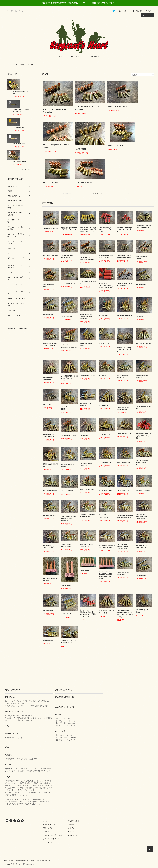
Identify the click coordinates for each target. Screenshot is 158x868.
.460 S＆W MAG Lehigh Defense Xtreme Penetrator (68, 518)
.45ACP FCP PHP (50, 183)
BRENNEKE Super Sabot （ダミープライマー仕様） (106, 229)
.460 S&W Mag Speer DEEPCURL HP (49, 547)
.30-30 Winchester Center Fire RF (123, 408)
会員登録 (138, 11)
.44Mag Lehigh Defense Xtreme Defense (125, 284)
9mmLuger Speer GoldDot (141, 258)
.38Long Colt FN (48, 314)
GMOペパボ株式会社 (33, 860)
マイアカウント (73, 821)
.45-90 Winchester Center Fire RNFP (49, 435)
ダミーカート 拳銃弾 (18, 65)
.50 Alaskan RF (103, 405)
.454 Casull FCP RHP (105, 491)
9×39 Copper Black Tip (50, 228)
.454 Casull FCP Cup (68, 491)
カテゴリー (75, 57)
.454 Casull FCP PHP (87, 489)
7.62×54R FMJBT (18, 127)
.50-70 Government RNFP (67, 408)
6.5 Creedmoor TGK (123, 462)
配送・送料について (50, 828)
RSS (44, 842)
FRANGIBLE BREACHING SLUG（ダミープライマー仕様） (106, 286)
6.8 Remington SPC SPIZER (67, 465)
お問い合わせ (94, 57)
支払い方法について (50, 824)
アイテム (149, 15)
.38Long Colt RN (141, 284)
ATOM (50, 842)
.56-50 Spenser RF (49, 640)
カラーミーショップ (9, 860)
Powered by (7, 864)
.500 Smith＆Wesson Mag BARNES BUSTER (69, 346)
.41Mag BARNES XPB (143, 490)
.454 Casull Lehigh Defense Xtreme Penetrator (142, 463)
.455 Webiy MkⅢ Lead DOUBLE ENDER (68, 642)
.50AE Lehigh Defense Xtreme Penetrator (50, 344)
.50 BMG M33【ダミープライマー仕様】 (106, 612)
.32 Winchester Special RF (143, 408)
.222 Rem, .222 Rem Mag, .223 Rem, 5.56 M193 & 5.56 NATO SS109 (105, 575)
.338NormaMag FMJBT (143, 343)
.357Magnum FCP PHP (68, 435)
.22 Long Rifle (47, 405)
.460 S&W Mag (66, 585)
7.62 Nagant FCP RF (105, 434)
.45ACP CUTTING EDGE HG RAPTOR (87, 108)
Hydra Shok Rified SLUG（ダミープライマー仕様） (144, 436)
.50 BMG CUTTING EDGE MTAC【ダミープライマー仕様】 (69, 378)
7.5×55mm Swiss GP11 (124, 434)
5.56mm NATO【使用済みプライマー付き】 (21, 110)
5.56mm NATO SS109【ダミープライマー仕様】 (124, 349)
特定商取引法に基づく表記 (52, 835)
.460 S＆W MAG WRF (49, 515)
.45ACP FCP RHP (115, 146)
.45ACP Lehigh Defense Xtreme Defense (56, 146)
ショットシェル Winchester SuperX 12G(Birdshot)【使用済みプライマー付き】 (88, 613)
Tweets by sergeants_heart (17, 328)
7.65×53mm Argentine (124, 315)
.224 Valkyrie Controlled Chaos (88, 283)
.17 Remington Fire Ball (87, 376)
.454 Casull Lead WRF (50, 490)
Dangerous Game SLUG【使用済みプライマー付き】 (69, 229)
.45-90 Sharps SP (123, 491)
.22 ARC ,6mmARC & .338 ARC (50, 579)
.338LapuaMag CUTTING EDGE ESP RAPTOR (144, 226)
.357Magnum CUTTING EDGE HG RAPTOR (106, 257)
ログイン (151, 11)
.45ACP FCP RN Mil (83, 183)
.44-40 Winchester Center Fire (123, 376)
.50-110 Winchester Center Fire (86, 344)
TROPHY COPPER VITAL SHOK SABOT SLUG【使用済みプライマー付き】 (88, 229)
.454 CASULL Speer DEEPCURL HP (105, 516)
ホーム (61, 57)
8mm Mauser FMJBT (19, 143)
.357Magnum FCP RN (87, 435)
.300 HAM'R (102, 375)
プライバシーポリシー (51, 839)
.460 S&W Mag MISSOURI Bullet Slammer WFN (141, 517)
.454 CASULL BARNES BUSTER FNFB (87, 516)
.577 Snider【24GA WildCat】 (86, 405)
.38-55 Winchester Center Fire (142, 377)
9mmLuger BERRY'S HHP (49, 285)
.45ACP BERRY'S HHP (117, 107)
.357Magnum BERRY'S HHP (20, 92)
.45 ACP (30, 65)
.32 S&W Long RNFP (68, 283)
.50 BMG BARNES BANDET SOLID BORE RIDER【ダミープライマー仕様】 (125, 614)
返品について (48, 832)
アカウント (126, 11)
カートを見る (73, 832)
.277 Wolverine (103, 316)
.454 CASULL (84, 570)
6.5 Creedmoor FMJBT (106, 462)
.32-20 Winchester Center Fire (86, 464)
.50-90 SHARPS (104, 343)
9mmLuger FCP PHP (19, 161)
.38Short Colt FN (66, 316)
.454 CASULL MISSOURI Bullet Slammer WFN (125, 516)
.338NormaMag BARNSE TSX (48, 378)
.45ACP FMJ (80, 149)
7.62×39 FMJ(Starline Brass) (143, 611)
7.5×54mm (139, 316)
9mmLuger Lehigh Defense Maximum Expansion (86, 317)
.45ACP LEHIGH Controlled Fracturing (55, 110)
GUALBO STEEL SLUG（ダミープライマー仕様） (124, 229)
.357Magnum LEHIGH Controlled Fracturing (124, 257)
